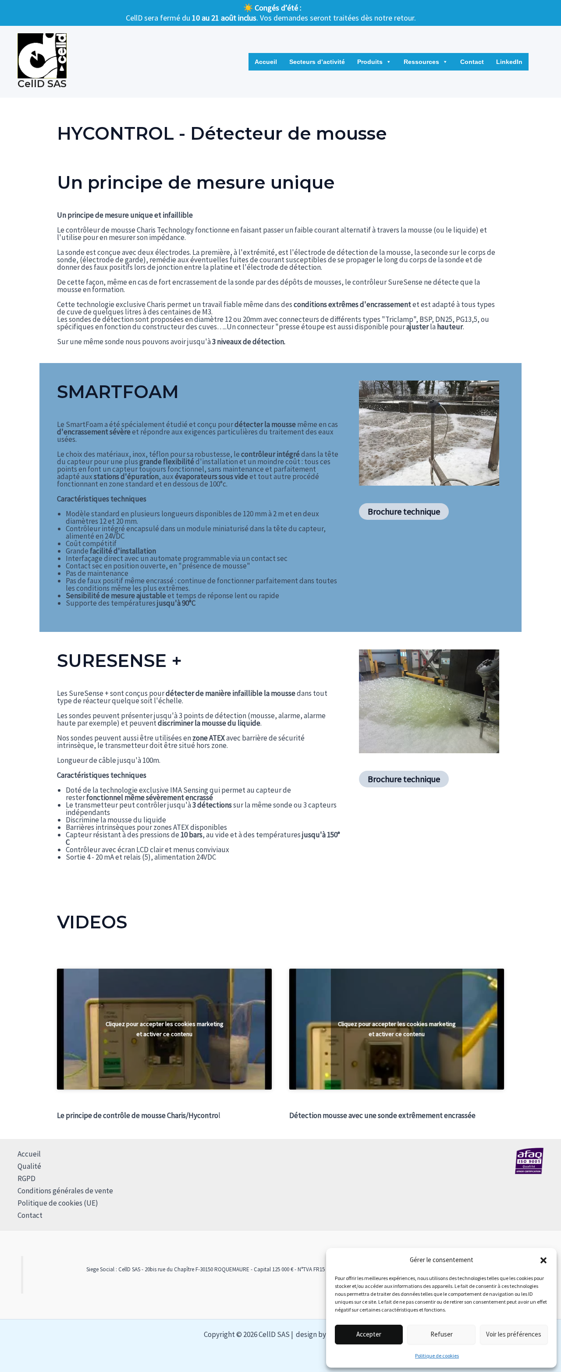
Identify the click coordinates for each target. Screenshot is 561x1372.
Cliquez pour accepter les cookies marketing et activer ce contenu (165, 1029)
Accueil (266, 61)
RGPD (27, 1178)
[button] (543, 1260)
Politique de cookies (437, 1355)
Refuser (441, 1334)
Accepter (368, 1334)
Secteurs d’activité (317, 61)
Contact (472, 61)
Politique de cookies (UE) (58, 1203)
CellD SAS (42, 84)
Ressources (421, 61)
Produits (370, 61)
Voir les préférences (513, 1334)
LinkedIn (509, 61)
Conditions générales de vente (65, 1191)
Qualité (29, 1166)
